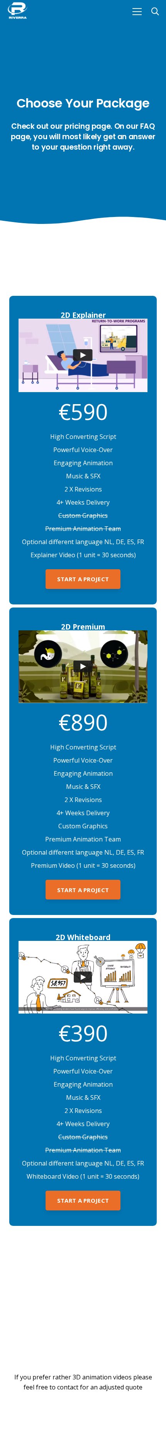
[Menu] (137, 11)
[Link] (17, 11)
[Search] (155, 11)
